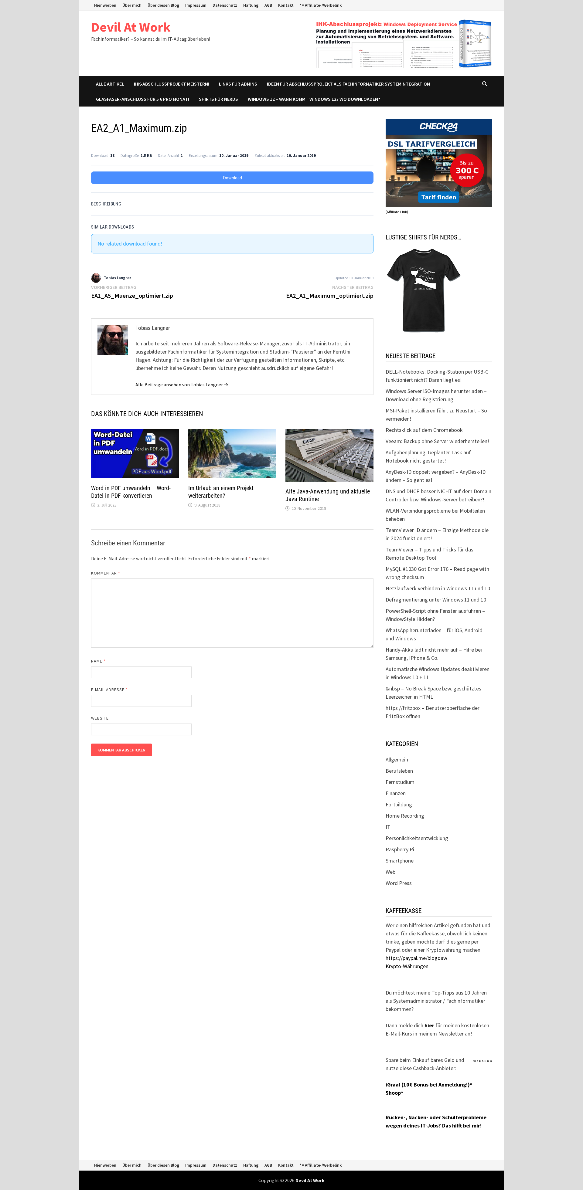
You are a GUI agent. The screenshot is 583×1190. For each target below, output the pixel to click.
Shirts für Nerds (218, 99)
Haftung (250, 5)
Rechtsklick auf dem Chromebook (424, 429)
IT (388, 826)
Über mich (131, 5)
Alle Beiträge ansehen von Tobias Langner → (181, 384)
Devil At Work (131, 27)
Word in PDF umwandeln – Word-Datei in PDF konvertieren (131, 491)
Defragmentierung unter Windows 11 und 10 (436, 599)
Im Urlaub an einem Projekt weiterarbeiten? (221, 491)
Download (232, 178)
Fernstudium (400, 781)
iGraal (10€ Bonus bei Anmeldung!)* (429, 1084)
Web (390, 871)
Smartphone (400, 860)
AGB (268, 5)
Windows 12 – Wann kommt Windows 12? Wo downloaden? (314, 99)
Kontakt (286, 5)
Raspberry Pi (400, 849)
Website (100, 718)
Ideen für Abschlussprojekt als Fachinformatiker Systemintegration (348, 84)
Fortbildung (399, 804)
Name (98, 661)
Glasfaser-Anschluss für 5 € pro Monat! (142, 99)
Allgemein (397, 759)
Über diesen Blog (163, 5)
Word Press (399, 883)
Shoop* (394, 1092)
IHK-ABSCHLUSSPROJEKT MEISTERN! (171, 84)
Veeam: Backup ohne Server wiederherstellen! (437, 441)
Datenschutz (225, 5)
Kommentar (105, 573)
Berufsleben (399, 770)
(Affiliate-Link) (397, 211)
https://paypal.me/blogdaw (416, 957)
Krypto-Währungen (407, 966)
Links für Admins (238, 84)
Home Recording (405, 815)
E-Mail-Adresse (109, 689)
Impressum (195, 5)
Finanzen (396, 793)
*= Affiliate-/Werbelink (321, 5)
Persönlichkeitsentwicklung (417, 838)
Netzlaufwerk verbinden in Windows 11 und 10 (438, 588)
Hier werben (105, 5)
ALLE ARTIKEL (110, 84)
